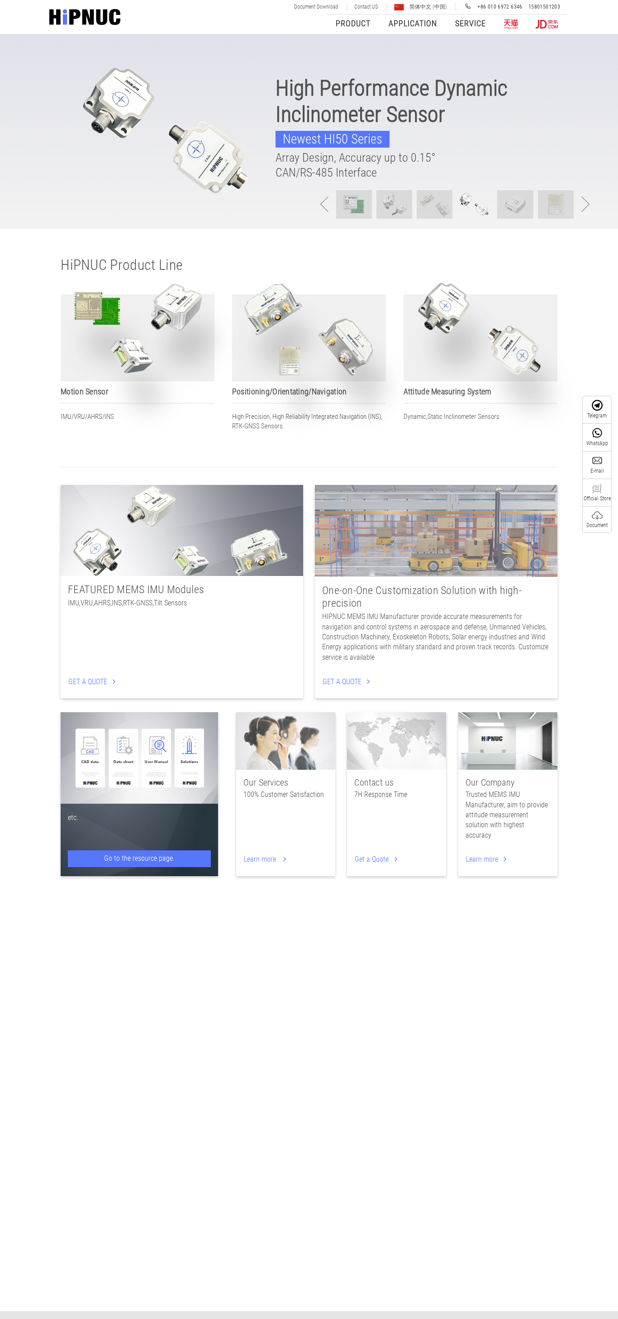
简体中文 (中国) (427, 7)
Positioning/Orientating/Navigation (289, 391)
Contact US (366, 7)
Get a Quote (372, 859)
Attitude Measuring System (448, 391)
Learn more (262, 859)
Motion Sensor (84, 391)
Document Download (316, 7)
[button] (581, 204)
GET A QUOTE (88, 681)
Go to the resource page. (139, 858)
